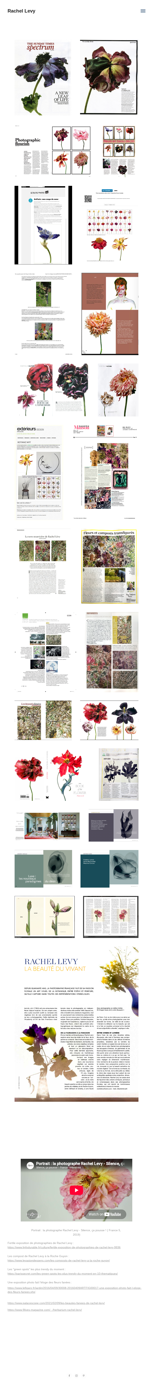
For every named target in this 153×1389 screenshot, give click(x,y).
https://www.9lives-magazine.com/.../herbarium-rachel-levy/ (45, 1309)
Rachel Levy (21, 11)
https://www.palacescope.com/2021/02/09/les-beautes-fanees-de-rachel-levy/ (56, 1303)
